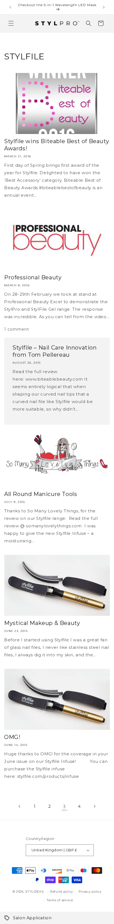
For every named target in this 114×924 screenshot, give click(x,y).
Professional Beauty (32, 277)
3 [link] (64, 806)
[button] (11, 23)
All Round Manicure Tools (40, 494)
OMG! (12, 737)
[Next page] (94, 806)
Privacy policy (90, 891)
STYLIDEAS (34, 891)
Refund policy (61, 891)
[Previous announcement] (10, 7)
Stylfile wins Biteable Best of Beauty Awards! (56, 145)
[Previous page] (20, 806)
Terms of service (59, 900)
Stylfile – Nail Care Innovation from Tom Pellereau (54, 351)
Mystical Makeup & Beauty (42, 623)
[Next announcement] (104, 7)
